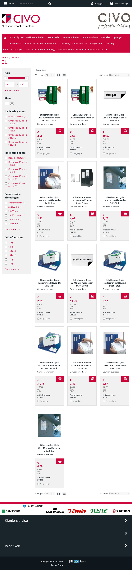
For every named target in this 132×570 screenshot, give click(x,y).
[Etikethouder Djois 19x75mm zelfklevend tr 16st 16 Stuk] (49, 178)
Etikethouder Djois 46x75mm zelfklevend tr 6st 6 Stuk (49, 282)
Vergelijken (45, 153)
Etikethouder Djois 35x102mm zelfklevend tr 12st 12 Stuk (49, 117)
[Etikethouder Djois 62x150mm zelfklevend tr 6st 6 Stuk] (49, 425)
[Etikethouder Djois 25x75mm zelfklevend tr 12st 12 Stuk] (82, 343)
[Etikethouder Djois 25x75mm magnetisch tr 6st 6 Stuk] (114, 95)
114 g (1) (12, 242)
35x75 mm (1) (14, 223)
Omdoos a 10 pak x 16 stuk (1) (17, 129)
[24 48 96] (50, 75)
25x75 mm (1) (14, 211)
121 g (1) (12, 246)
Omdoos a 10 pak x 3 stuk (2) (17, 136)
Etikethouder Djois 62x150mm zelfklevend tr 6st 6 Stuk (49, 448)
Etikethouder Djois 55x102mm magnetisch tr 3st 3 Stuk (82, 282)
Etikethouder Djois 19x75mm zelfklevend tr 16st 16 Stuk (49, 200)
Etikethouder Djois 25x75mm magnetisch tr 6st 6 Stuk (115, 117)
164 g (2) (12, 255)
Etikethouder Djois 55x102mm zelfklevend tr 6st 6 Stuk (115, 282)
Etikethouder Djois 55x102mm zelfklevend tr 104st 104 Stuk (49, 365)
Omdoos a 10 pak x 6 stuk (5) (17, 143)
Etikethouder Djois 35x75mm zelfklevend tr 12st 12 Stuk (82, 117)
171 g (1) (12, 259)
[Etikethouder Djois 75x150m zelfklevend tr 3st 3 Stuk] (114, 178)
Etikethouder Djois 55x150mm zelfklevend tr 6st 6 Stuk (82, 200)
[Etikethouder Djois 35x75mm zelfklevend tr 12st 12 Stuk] (82, 95)
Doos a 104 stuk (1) (17, 116)
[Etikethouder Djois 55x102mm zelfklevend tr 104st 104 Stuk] (49, 343)
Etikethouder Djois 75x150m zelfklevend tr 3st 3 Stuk (114, 200)
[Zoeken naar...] (50, 3)
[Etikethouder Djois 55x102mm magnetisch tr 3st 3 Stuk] (82, 260)
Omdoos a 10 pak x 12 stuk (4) (17, 122)
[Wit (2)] (7, 103)
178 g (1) (12, 263)
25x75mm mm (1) (16, 215)
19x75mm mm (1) (16, 202)
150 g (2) (12, 250)
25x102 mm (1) (15, 206)
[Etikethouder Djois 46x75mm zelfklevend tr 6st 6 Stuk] (49, 260)
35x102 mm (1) (15, 219)
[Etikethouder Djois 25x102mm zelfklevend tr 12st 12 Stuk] (114, 343)
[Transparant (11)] (12, 103)
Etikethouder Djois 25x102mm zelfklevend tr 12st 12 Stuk (115, 365)
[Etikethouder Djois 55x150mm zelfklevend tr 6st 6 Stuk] (82, 178)
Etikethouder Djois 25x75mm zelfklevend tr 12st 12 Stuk (82, 365)
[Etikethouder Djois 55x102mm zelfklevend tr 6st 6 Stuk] (114, 260)
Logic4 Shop (57, 565)
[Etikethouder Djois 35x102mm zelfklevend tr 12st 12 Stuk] (49, 95)
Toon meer (11, 229)
